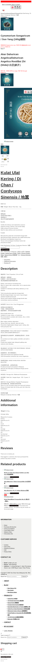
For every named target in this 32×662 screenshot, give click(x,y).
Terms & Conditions (9, 528)
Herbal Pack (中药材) (11, 253)
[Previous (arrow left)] (1, 166)
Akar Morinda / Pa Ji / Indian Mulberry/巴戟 (16, 490)
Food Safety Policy (9, 530)
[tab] (17, 259)
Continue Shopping (6, 657)
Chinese (17, 13)
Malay (2, 255)
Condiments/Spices (9, 13)
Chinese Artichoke (25, 255)
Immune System (25, 253)
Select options (15, 505)
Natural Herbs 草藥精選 (11, 255)
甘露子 (5, 256)
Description (7, 259)
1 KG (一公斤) (21, 251)
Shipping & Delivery (9, 548)
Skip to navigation (7, 4)
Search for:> (4, 576)
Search (24, 576)
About (5, 525)
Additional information (10, 261)
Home (2, 13)
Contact (6, 544)
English (3, 253)
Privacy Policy (8, 551)
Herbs (19, 253)
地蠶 (2, 256)
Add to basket (5, 249)
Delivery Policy (8, 532)
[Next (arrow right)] (3, 166)
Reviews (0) (7, 263)
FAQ (5, 550)
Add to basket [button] (15, 477)
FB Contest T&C (8, 533)
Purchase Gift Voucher (10, 527)
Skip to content (16, 4)
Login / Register (8, 630)
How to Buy (7, 546)
